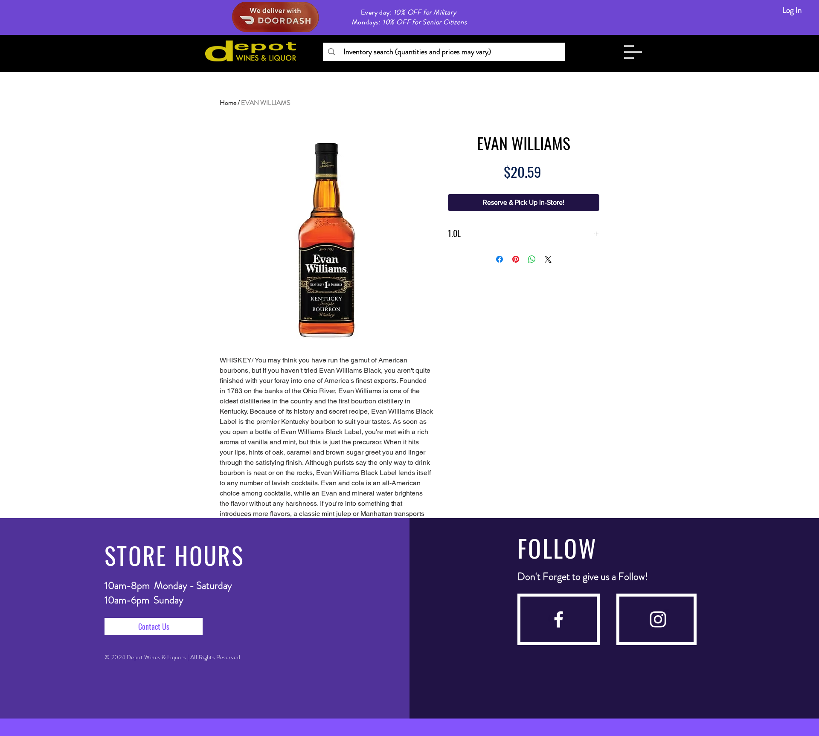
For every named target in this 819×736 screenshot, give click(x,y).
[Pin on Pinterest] (516, 259)
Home (228, 102)
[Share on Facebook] (499, 259)
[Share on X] (548, 259)
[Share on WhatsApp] (532, 259)
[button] (633, 52)
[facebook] (558, 619)
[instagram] (658, 619)
